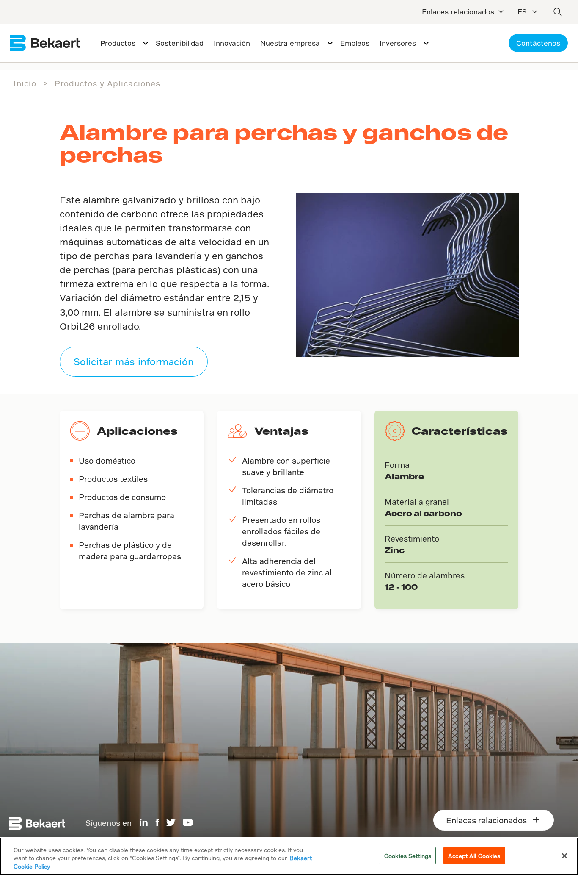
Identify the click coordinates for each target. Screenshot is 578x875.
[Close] (564, 855)
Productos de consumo (122, 496)
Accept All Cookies (474, 855)
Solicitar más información (134, 361)
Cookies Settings (407, 855)
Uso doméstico (107, 460)
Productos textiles (113, 478)
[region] (289, 856)
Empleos (354, 43)
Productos (117, 43)
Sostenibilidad (180, 43)
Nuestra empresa (290, 43)
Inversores (398, 43)
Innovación (232, 43)
